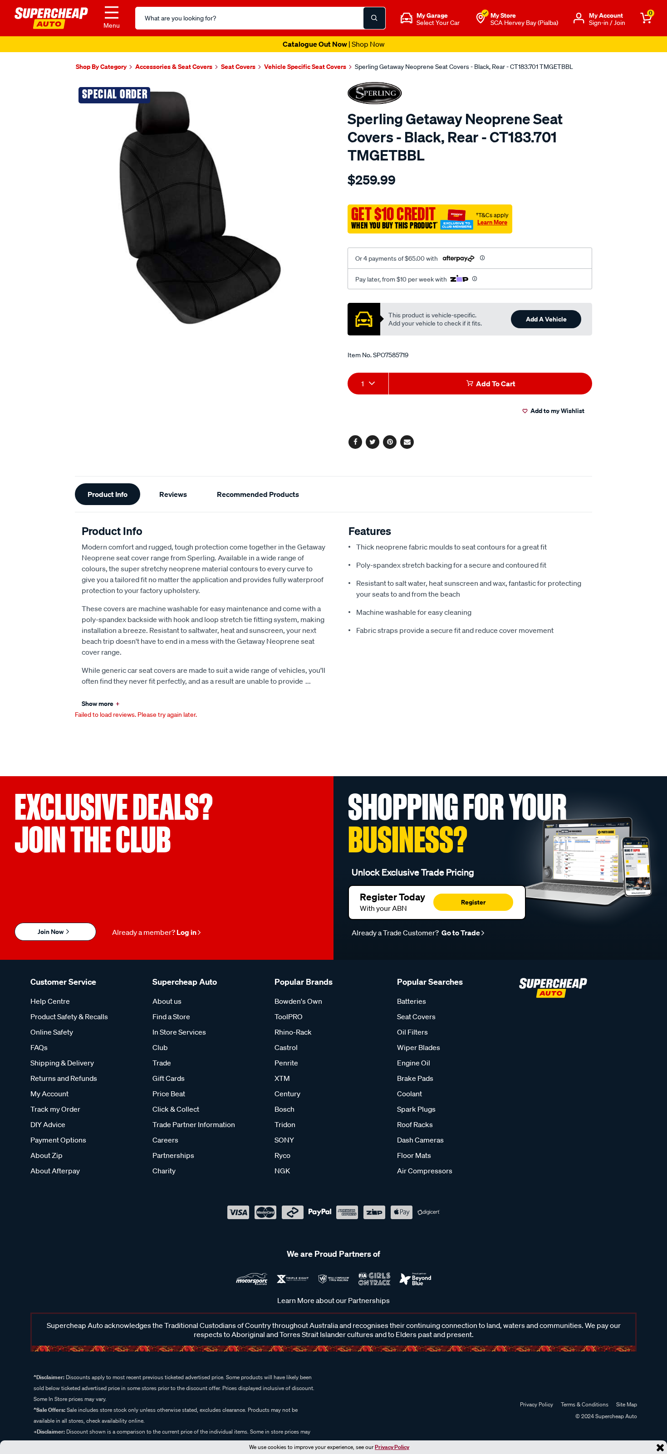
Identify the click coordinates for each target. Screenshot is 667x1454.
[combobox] (368, 383)
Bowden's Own (298, 1001)
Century (287, 1093)
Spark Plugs (416, 1109)
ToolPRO (289, 1016)
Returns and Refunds (63, 1078)
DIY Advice (47, 1124)
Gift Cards (168, 1078)
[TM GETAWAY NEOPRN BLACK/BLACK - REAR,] (201, 209)
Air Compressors (424, 1170)
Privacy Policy (392, 1447)
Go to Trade (460, 932)
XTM (282, 1078)
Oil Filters (412, 1031)
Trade (161, 1062)
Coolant (409, 1093)
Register (473, 902)
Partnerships (173, 1155)
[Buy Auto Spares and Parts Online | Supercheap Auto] (51, 17)
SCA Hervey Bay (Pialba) (524, 23)
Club (160, 1047)
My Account (49, 1093)
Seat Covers (416, 1016)
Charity (164, 1170)
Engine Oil (413, 1062)
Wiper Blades (418, 1047)
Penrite (286, 1062)
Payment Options (58, 1139)
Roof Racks (415, 1124)
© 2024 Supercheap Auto (605, 1416)
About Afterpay (55, 1170)
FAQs (39, 1047)
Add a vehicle (546, 319)
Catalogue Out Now (334, 44)
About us (166, 1001)
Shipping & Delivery (62, 1062)
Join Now (51, 931)
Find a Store (171, 1016)
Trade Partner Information (193, 1124)
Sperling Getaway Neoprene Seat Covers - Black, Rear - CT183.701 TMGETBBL (464, 67)
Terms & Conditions (584, 1404)
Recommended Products (258, 494)
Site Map (626, 1404)
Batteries (411, 1001)
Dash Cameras (420, 1139)
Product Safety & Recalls (69, 1016)
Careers (165, 1139)
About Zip (46, 1155)
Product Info (108, 494)
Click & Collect (175, 1109)
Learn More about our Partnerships (333, 1300)
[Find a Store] (480, 18)
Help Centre (50, 1001)
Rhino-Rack (293, 1031)
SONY (284, 1139)
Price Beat (168, 1093)
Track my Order (55, 1109)
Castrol (286, 1047)
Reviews (173, 494)
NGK (282, 1170)
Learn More (492, 222)
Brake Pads (415, 1078)
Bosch (284, 1109)
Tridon (285, 1124)
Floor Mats (414, 1155)
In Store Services (179, 1031)
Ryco (282, 1155)
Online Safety (51, 1031)
